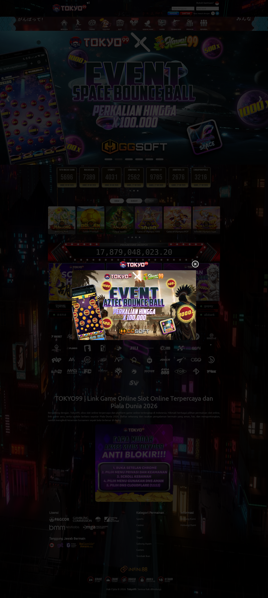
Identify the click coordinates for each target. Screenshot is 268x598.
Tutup (195, 264)
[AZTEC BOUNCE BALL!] (134, 305)
